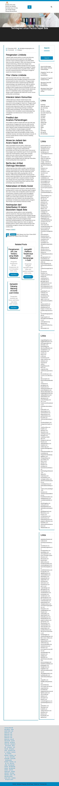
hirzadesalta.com (45, 571)
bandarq (8, 752)
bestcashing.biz (44, 234)
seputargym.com (45, 576)
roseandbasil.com (45, 258)
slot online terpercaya (46, 112)
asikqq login (43, 122)
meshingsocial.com (45, 433)
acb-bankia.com (45, 459)
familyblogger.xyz (45, 634)
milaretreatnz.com (45, 210)
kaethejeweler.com (45, 675)
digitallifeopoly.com (45, 573)
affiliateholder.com (45, 527)
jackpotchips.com (45, 628)
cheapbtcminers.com (46, 604)
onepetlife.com (44, 680)
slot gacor (12, 742)
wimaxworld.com (45, 229)
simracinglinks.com (45, 181)
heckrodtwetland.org (46, 263)
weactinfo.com (44, 432)
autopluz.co (43, 169)
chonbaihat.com (45, 242)
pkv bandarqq (44, 133)
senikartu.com (44, 361)
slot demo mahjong (45, 111)
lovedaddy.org (44, 453)
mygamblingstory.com (46, 340)
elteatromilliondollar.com (47, 391)
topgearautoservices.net (47, 691)
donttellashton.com (45, 349)
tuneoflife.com (44, 522)
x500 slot (6, 742)
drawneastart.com (45, 623)
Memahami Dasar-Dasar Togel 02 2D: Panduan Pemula (47, 90)
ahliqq (42, 127)
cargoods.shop (44, 369)
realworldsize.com (45, 396)
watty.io (42, 364)
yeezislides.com (45, 552)
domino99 (12, 757)
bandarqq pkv (8, 760)
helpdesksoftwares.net (46, 539)
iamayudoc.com (45, 608)
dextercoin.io (44, 323)
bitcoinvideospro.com (46, 374)
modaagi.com (44, 211)
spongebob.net (44, 385)
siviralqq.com (44, 466)
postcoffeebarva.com (46, 390)
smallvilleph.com (45, 213)
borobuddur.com (45, 594)
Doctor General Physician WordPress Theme (25, 784)
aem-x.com (43, 586)
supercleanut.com (45, 615)
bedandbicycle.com (46, 617)
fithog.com (43, 252)
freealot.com (44, 612)
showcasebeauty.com (46, 186)
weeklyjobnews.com (46, 498)
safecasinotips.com (45, 626)
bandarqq (43, 104)
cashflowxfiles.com (45, 427)
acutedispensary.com (46, 484)
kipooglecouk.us (45, 281)
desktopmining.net (45, 305)
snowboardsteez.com (46, 422)
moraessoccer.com (45, 221)
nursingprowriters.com (46, 479)
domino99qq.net (45, 346)
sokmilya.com (44, 712)
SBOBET (13, 229)
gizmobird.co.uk (45, 150)
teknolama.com (44, 398)
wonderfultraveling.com (46, 226)
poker (42, 125)
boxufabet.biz (44, 689)
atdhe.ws (43, 262)
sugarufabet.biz (44, 688)
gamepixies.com (45, 621)
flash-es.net (44, 461)
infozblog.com (44, 241)
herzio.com (43, 354)
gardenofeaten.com (46, 416)
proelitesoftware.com (46, 629)
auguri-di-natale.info (46, 158)
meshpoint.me (44, 383)
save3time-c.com (45, 171)
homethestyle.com (45, 591)
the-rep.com (44, 199)
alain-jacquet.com (45, 378)
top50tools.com (45, 197)
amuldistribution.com (46, 592)
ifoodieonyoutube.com (46, 563)
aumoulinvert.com (45, 284)
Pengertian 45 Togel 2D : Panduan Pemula (47, 78)
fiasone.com (44, 442)
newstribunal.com (45, 545)
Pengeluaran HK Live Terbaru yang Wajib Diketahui (13, 253)
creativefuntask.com (46, 600)
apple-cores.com (45, 299)
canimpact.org (44, 294)
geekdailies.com (45, 705)
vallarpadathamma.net (46, 395)
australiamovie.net (45, 148)
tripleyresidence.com (46, 641)
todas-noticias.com (45, 359)
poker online (7, 731)
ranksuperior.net (45, 505)
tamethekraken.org (45, 652)
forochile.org (44, 223)
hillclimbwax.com (45, 513)
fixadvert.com (44, 168)
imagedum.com (44, 668)
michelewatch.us (45, 160)
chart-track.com (45, 224)
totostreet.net (44, 581)
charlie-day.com (45, 446)
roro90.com (43, 353)
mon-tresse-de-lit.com (46, 686)
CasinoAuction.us (45, 279)
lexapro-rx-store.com (46, 308)
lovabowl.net (44, 541)
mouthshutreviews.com (46, 570)
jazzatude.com (44, 203)
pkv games (43, 132)
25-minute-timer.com (46, 599)
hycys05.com (44, 417)
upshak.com (44, 463)
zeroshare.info (44, 207)
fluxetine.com (44, 273)
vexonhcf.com (44, 173)
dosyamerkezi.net (45, 182)
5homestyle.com (45, 328)
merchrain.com (44, 707)
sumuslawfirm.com (45, 477)
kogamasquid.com (45, 317)
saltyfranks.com (45, 200)
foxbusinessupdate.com (47, 451)
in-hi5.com (43, 356)
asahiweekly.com (45, 613)
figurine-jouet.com (45, 693)
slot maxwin (7, 740)
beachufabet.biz (45, 684)
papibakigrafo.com (45, 291)
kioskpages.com (45, 665)
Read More (14, 274)
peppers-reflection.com (47, 521)
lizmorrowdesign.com (46, 662)
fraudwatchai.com (45, 584)
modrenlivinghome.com (46, 701)
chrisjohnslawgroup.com (47, 636)
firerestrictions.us (45, 236)
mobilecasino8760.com (46, 275)
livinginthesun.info (45, 366)
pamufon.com (44, 647)
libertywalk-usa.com (46, 147)
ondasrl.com (44, 655)
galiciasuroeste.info (45, 215)
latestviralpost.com (45, 411)
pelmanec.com (44, 345)
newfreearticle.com (45, 412)
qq (5, 753)
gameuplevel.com (45, 589)
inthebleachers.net (45, 307)
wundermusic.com (45, 596)
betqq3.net (43, 276)
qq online (43, 117)
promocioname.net (45, 228)
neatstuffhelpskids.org (46, 220)
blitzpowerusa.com (45, 414)
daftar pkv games (45, 106)
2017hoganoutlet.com (46, 343)
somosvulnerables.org (46, 644)
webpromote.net (45, 247)
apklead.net (43, 717)
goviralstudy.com (45, 296)
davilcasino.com (45, 583)
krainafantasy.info (45, 357)
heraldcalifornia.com (46, 618)
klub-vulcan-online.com (46, 638)
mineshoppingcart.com (46, 565)
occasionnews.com (45, 516)
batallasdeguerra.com (46, 216)
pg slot (13, 740)
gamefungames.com (46, 597)
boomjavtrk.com (45, 715)
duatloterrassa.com (45, 646)
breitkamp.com (44, 639)
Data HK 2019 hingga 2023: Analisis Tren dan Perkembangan (46, 68)
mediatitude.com (45, 178)
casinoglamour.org (45, 321)
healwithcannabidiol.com (47, 663)
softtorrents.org (44, 642)
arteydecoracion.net (46, 250)
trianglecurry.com (45, 667)
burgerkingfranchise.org (46, 393)
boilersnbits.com (45, 409)
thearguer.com (44, 435)
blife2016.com (44, 657)
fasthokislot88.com (45, 625)
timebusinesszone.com (46, 519)
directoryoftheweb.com (46, 348)
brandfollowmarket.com (46, 496)
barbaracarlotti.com (45, 304)
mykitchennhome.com (46, 283)
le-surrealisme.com (45, 184)
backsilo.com (44, 464)
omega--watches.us (46, 161)
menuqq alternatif (8, 727)
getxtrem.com (44, 430)
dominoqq (43, 114)
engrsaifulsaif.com (45, 602)
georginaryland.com (45, 257)
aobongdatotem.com (46, 553)
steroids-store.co (45, 249)
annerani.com (44, 202)
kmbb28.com (44, 709)
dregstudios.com (45, 218)
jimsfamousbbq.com (46, 145)
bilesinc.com (44, 208)
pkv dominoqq (44, 108)
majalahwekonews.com (46, 341)
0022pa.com (44, 205)
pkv (41, 129)
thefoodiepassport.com (46, 286)
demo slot (43, 121)
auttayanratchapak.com (46, 388)
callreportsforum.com (46, 710)
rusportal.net (44, 362)
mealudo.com (44, 445)
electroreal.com (44, 558)
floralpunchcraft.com (46, 440)
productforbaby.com (46, 399)
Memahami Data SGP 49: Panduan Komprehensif (46, 84)
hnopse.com (44, 514)
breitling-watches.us (46, 163)
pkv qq (42, 109)
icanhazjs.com (44, 292)
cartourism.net (44, 297)
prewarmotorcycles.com (47, 179)
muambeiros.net (45, 239)
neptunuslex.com (45, 157)
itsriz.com (43, 367)
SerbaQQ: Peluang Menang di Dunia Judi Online (14, 288)
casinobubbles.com (45, 575)
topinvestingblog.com (46, 195)
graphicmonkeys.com (46, 620)
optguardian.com (45, 579)
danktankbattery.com (46, 443)
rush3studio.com (45, 351)
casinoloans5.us (45, 278)
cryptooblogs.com (45, 587)
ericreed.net (44, 271)
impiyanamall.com (45, 578)
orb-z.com (43, 401)
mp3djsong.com (45, 152)
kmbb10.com (44, 429)
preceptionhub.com (45, 550)
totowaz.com (44, 492)
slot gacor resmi (9, 779)
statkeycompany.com (46, 191)
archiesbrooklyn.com (46, 237)
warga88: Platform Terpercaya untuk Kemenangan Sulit (28, 254)
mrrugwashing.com (45, 458)
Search (47, 48)
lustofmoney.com (45, 518)
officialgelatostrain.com (46, 673)
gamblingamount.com (46, 511)
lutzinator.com (44, 654)
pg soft (12, 739)
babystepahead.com (46, 506)
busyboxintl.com (45, 387)
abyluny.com (44, 714)
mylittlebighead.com (46, 610)
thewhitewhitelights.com (47, 260)
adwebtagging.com (45, 503)
